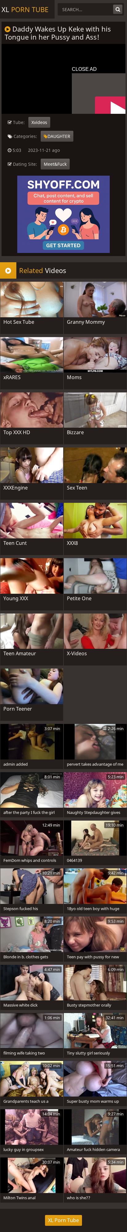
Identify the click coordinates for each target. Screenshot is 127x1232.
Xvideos (39, 122)
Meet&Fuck (55, 164)
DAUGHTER (58, 136)
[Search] (117, 9)
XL (25, 9)
